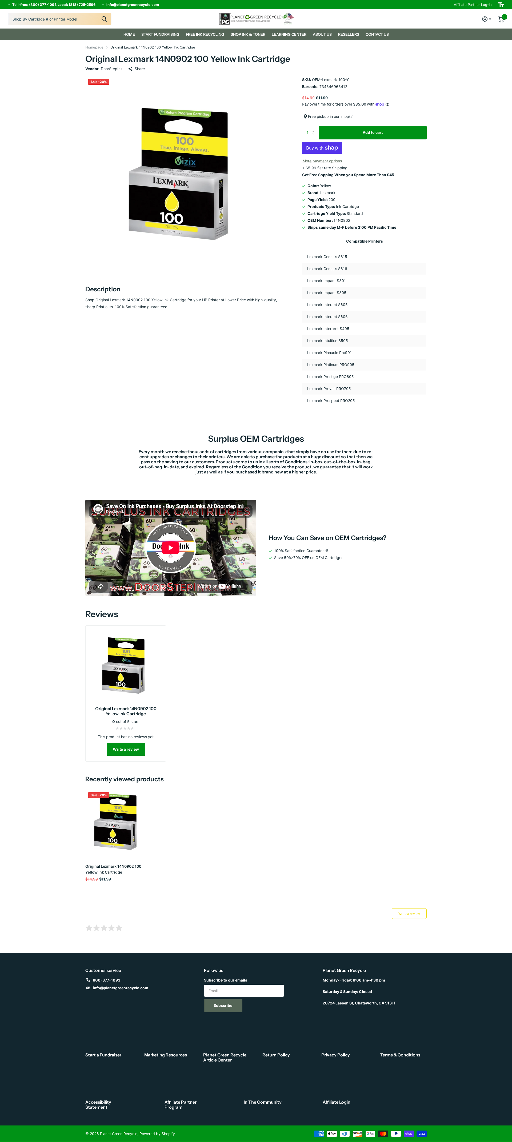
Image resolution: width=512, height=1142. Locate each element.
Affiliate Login (336, 1102)
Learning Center (289, 34)
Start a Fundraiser (103, 1054)
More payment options (322, 161)
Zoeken (104, 19)
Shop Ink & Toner (248, 34)
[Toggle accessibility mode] (501, 4)
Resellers (348, 34)
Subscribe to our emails (225, 980)
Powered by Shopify (157, 1133)
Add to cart (373, 132)
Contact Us (377, 34)
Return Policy (276, 1054)
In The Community (263, 1102)
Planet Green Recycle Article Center (224, 1057)
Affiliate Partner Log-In (473, 4)
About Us (322, 34)
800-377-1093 (106, 980)
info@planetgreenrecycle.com (120, 988)
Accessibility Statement (98, 1104)
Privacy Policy (335, 1054)
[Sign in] (486, 19)
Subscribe (223, 1005)
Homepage (94, 47)
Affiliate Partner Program (181, 1104)
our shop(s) (344, 116)
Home (129, 34)
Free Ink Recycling (205, 34)
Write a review (126, 749)
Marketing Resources (165, 1054)
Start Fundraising (160, 34)
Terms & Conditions (400, 1054)
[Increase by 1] (314, 127)
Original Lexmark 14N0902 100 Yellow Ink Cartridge (113, 869)
